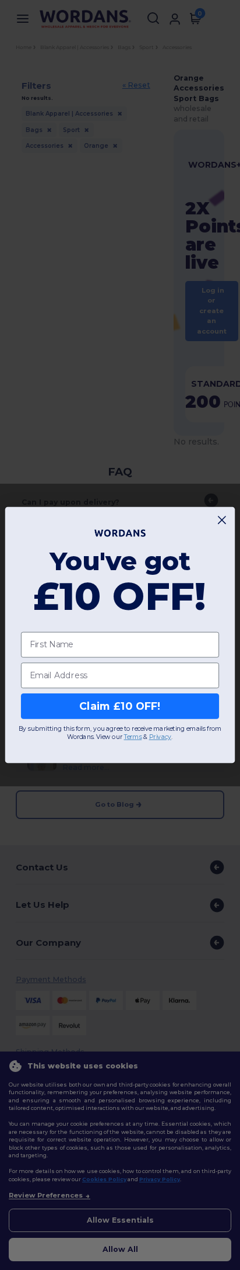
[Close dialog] (222, 520)
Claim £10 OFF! (119, 706)
